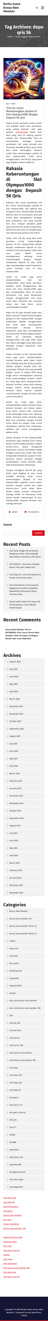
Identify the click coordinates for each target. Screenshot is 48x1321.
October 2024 (15, 810)
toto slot (7, 1246)
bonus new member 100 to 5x (22, 933)
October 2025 (15, 721)
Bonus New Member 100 (16, 629)
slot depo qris (9, 1272)
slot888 (12, 1142)
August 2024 (15, 825)
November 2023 (16, 893)
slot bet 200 (14, 1023)
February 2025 (15, 781)
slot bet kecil (15, 1030)
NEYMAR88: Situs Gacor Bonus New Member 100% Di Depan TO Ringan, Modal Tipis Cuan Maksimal (22, 635)
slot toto (7, 1220)
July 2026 (13, 669)
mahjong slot (15, 971)
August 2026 (15, 661)
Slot (9, 95)
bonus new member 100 (20, 918)
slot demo (8, 1211)
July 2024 (13, 833)
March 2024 (14, 863)
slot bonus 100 (16, 1045)
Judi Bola (13, 956)
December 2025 (16, 706)
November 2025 (16, 714)
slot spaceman (10, 1263)
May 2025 (13, 758)
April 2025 (13, 766)
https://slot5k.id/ (11, 1224)
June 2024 (13, 840)
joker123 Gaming (10, 1206)
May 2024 (13, 848)
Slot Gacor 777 (16, 1105)
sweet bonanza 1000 (12, 1237)
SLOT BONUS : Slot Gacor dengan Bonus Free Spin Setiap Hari (24, 565)
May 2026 (13, 684)
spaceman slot (16, 1157)
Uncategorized (16, 1187)
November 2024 (16, 803)
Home (10, 36)
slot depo (13, 1068)
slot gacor (14, 1097)
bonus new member (12, 1215)
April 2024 (13, 855)
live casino (14, 963)
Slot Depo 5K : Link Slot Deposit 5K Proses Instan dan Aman (25, 576)
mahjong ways (10, 1242)
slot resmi (7, 1259)
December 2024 (16, 796)
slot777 (12, 1127)
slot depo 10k (15, 1075)
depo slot (13, 948)
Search (7, 524)
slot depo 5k (15, 1090)
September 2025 (16, 729)
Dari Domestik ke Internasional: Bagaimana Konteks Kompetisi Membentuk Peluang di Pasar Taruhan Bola (24, 589)
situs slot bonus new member (23, 1000)
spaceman (14, 1149)
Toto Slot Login (16, 1179)
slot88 (12, 1135)
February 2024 (15, 870)
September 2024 (16, 818)
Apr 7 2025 (10, 103)
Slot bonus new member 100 (16, 1268)
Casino (12, 941)
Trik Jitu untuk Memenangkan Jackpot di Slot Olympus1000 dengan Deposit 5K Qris (22, 112)
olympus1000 (15, 985)
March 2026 (14, 699)
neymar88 (14, 978)
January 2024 (15, 878)
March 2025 (14, 773)
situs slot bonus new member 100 (25, 1008)
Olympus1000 (22, 132)
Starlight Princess (17, 1172)
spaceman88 (15, 1164)
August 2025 (14, 736)
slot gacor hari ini (17, 1112)
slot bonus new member (20, 1053)
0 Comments (33, 512)
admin (15, 512)
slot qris (13, 1120)
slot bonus (14, 1038)
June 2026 (13, 676)
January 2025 (15, 788)
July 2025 (13, 743)
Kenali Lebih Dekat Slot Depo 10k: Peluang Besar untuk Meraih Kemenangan (24, 604)
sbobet (12, 993)
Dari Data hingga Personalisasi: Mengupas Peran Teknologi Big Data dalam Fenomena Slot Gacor (25, 554)
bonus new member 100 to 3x (22, 926)
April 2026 (13, 691)
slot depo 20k (15, 1082)
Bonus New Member (18, 911)
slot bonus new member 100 (22, 1060)
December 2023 (16, 885)
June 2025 (13, 751)
